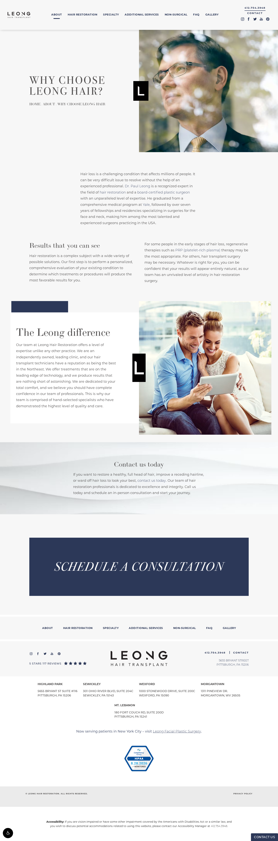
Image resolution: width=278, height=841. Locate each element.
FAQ (196, 14)
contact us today (151, 481)
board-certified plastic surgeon (163, 192)
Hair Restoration (82, 14)
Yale (146, 205)
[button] (8, 833)
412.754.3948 (219, 826)
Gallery (212, 14)
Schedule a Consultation (139, 566)
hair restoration (113, 192)
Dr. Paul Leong (137, 186)
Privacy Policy (242, 793)
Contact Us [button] (264, 837)
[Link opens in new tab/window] (139, 758)
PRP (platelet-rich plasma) (197, 250)
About (56, 14)
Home (34, 104)
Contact (255, 13)
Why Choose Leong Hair (81, 104)
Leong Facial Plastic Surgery (177, 731)
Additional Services (142, 14)
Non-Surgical (176, 14)
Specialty (111, 14)
